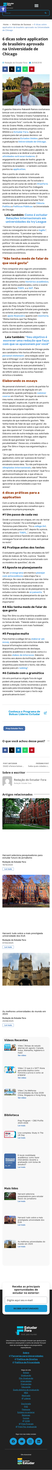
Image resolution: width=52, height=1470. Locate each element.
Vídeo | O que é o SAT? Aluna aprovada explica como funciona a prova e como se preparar (31, 1071)
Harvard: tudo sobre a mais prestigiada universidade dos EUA (22, 934)
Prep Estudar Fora (14, 728)
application (19, 169)
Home (5, 24)
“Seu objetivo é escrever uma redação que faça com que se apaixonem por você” (26, 340)
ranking (23, 668)
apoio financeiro (16, 316)
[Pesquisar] (45, 13)
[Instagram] (30, 1441)
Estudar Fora (21, 132)
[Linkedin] (38, 1441)
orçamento (36, 592)
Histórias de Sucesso (21, 24)
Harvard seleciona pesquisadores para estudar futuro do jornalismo (22, 856)
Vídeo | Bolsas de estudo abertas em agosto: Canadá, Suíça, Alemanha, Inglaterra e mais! (31, 1049)
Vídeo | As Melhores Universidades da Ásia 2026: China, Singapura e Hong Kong (32, 1092)
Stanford (42, 184)
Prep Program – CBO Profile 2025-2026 (30, 1121)
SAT (31, 288)
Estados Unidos (29, 138)
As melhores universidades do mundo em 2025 (31, 1242)
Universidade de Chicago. (32, 141)
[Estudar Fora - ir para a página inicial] (8, 5)
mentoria (43, 316)
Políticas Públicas (23, 206)
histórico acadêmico (37, 281)
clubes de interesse (23, 655)
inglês (42, 230)
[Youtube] (21, 1441)
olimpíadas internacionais (16, 467)
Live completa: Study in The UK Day (30, 1134)
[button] (36, 5)
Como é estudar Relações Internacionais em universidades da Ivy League (27, 218)
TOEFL (21, 288)
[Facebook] (13, 1441)
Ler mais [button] (8, 869)
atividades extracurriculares (18, 156)
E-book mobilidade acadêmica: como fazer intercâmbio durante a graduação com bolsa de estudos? (29, 1160)
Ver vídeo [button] (22, 1055)
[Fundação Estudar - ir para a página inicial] (26, 1461)
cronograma (16, 572)
